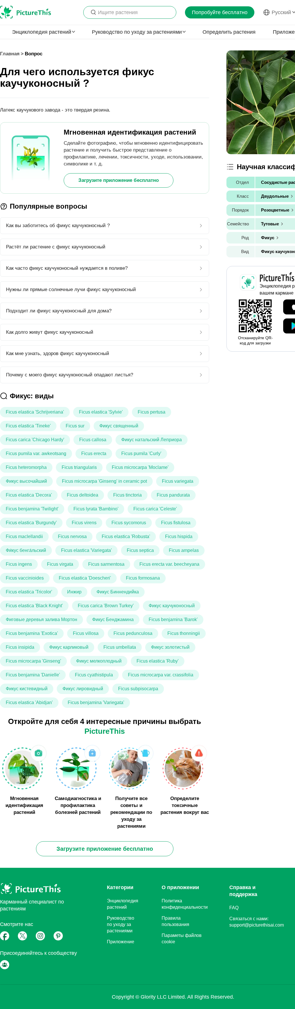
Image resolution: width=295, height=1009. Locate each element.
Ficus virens (84, 522)
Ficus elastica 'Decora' (29, 495)
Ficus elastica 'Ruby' (158, 661)
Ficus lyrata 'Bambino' (95, 508)
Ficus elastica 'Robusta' (126, 536)
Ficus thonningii (183, 633)
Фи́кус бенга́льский (26, 550)
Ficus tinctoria (127, 495)
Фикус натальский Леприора (151, 439)
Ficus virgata (60, 564)
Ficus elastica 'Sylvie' (101, 412)
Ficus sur (75, 425)
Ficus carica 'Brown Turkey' (106, 605)
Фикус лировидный (83, 688)
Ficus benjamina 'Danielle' (33, 674)
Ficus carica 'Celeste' (155, 508)
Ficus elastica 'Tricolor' (29, 591)
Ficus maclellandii (24, 536)
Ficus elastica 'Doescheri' (85, 578)
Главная (10, 53)
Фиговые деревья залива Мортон (41, 619)
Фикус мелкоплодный (99, 661)
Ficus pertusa (151, 412)
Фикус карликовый (68, 647)
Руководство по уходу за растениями (120, 924)
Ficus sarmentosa (106, 564)
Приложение (120, 941)
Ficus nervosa (72, 536)
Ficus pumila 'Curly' (141, 453)
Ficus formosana (143, 578)
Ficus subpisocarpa (138, 688)
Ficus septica (140, 550)
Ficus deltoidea (82, 495)
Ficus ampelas (184, 550)
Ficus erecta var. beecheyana (169, 564)
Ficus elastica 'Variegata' (86, 550)
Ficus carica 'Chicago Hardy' (35, 439)
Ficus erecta (93, 453)
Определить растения (229, 32)
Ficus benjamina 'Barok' (173, 619)
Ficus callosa (92, 439)
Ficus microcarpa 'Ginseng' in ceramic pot (104, 481)
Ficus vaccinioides (25, 578)
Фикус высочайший (26, 481)
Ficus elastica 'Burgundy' (31, 522)
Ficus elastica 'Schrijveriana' (35, 412)
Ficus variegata (177, 481)
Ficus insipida (20, 647)
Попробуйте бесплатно (219, 12)
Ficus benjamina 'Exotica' (32, 633)
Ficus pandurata (173, 495)
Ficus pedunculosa (133, 633)
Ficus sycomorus (128, 522)
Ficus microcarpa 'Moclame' (140, 467)
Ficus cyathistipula (94, 674)
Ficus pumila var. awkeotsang (36, 453)
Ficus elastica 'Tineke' (28, 425)
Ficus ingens (19, 564)
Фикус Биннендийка (118, 591)
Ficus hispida (178, 536)
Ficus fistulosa (175, 522)
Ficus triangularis (79, 467)
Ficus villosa (86, 633)
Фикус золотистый (170, 647)
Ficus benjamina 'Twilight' (32, 508)
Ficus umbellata (119, 647)
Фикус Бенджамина (113, 619)
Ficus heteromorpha (26, 467)
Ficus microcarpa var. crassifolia (160, 674)
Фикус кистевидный (27, 688)
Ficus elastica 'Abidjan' (29, 702)
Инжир (74, 591)
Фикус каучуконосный (172, 605)
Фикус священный (118, 425)
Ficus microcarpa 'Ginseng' (33, 661)
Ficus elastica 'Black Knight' (34, 605)
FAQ (234, 907)
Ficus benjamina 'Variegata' (96, 702)
